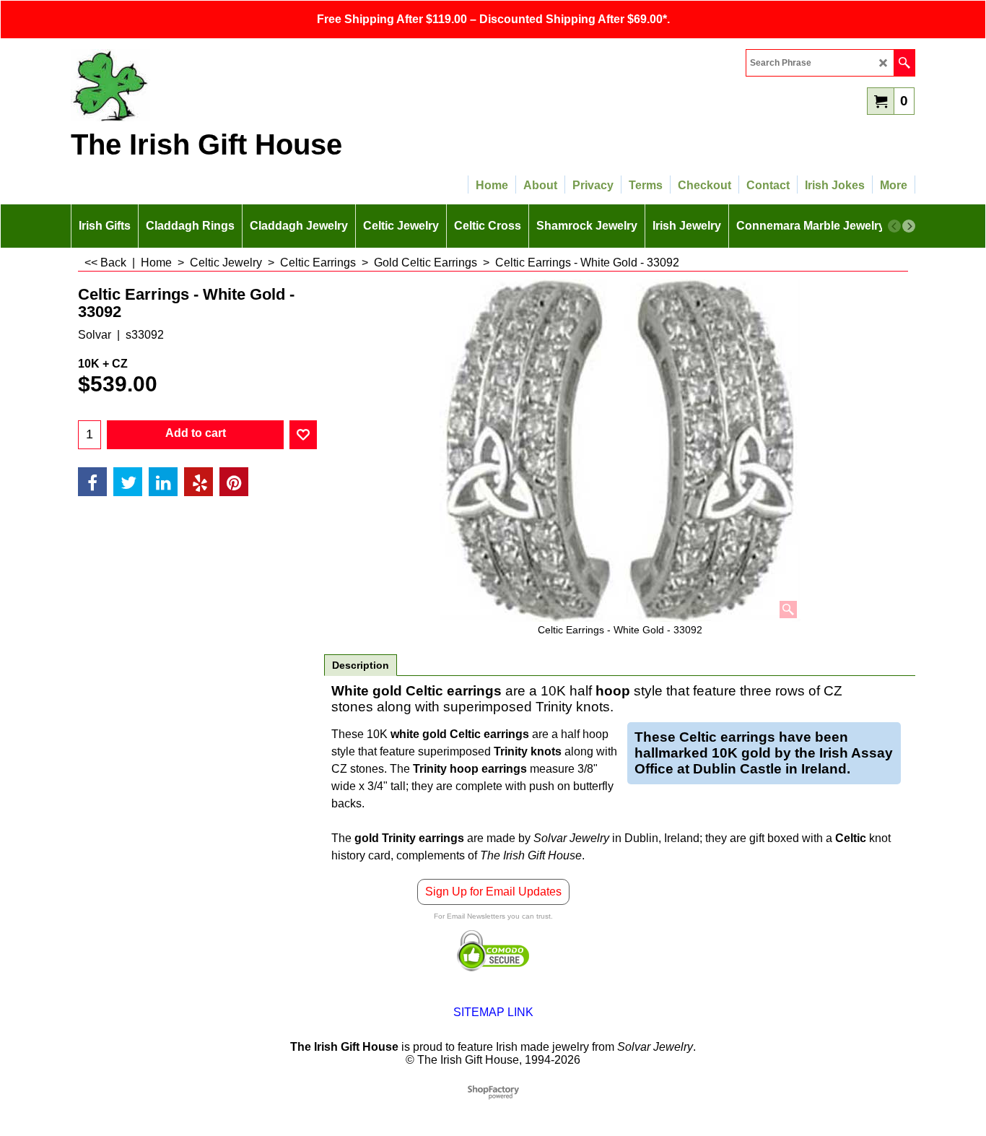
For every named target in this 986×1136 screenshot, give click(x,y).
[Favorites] (303, 434)
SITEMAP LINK (493, 1012)
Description (360, 665)
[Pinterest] (233, 481)
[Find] (904, 63)
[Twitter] (127, 481)
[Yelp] (198, 481)
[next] (908, 226)
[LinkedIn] (163, 481)
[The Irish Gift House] (197, 85)
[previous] (894, 226)
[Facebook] (92, 481)
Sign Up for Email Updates (493, 891)
